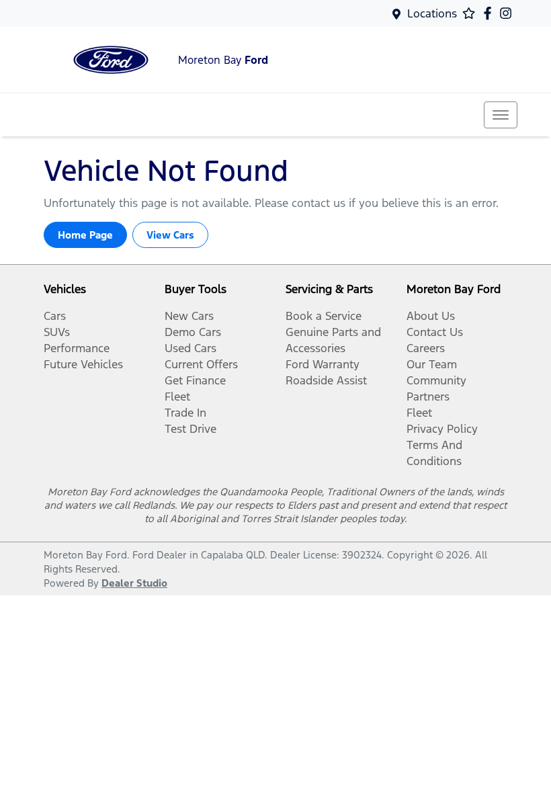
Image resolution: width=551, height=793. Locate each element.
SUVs (57, 332)
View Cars (170, 234)
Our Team (432, 364)
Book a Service (324, 315)
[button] (500, 114)
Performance (77, 348)
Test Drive (190, 428)
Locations (432, 13)
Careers (426, 348)
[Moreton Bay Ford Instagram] (508, 13)
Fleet (177, 396)
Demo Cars (193, 332)
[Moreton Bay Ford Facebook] (490, 13)
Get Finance (195, 380)
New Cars (189, 315)
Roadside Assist (326, 380)
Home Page (85, 234)
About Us (431, 315)
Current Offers (201, 364)
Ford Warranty (322, 364)
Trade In (185, 412)
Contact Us (435, 332)
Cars (55, 315)
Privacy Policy (442, 428)
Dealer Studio (134, 583)
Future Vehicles (83, 364)
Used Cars (190, 348)
